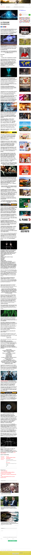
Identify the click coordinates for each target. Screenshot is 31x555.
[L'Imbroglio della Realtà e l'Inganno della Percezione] (3, 456)
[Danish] (24, 18)
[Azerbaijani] (23, 17)
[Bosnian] (27, 17)
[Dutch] (25, 18)
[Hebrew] (24, 19)
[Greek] (22, 19)
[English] (26, 18)
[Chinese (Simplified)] (19, 18)
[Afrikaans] (19, 17)
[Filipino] (28, 18)
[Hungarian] (25, 19)
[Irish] (28, 19)
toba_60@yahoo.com (22, 10)
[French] (19, 19)
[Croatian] (22, 18)
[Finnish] (29, 18)
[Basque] (24, 17)
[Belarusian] (25, 17)
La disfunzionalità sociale (4, 380)
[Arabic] (21, 17)
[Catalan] (29, 17)
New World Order (3, 9)
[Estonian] (27, 18)
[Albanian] (20, 17)
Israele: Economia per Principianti (6, 493)
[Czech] (23, 18)
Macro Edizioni (8, 462)
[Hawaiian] (23, 19)
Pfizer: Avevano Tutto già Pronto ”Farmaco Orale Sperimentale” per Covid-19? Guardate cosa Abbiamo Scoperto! (9, 508)
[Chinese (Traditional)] (20, 18)
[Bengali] (26, 17)
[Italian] (29, 19)
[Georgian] (20, 19)
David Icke (7, 456)
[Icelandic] (26, 19)
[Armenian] (22, 17)
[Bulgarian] (28, 17)
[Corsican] (21, 18)
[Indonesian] (27, 19)
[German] (21, 19)
